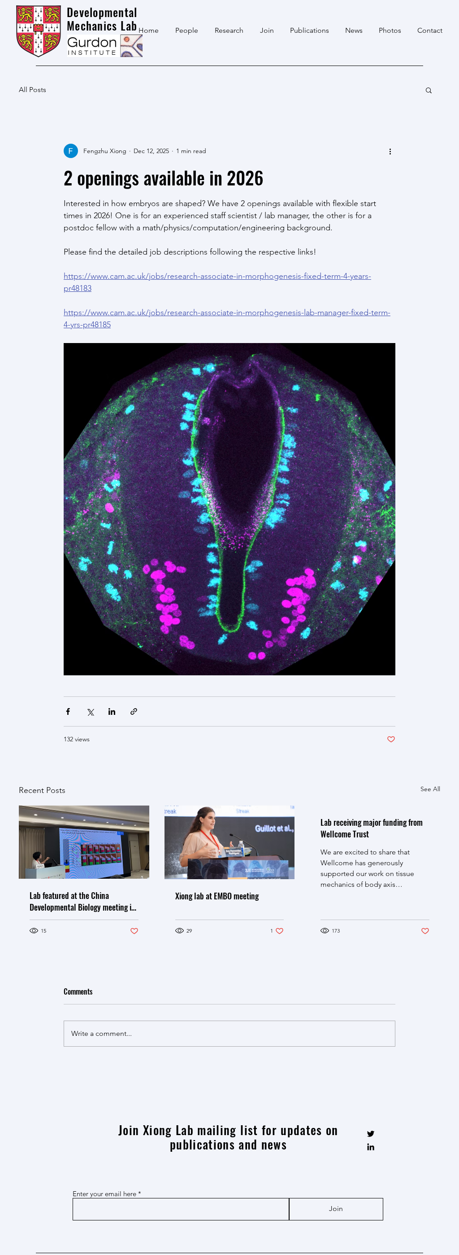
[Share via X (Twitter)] (90, 711)
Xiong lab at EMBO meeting (217, 896)
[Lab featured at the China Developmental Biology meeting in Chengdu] (84, 842)
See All (430, 789)
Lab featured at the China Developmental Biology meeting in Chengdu (82, 901)
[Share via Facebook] (68, 711)
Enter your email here (104, 1193)
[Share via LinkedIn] (112, 711)
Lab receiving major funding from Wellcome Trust (371, 828)
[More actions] (390, 150)
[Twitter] (371, 1134)
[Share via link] (134, 711)
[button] (428, 89)
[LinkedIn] (371, 1147)
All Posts (32, 89)
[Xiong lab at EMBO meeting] (230, 842)
